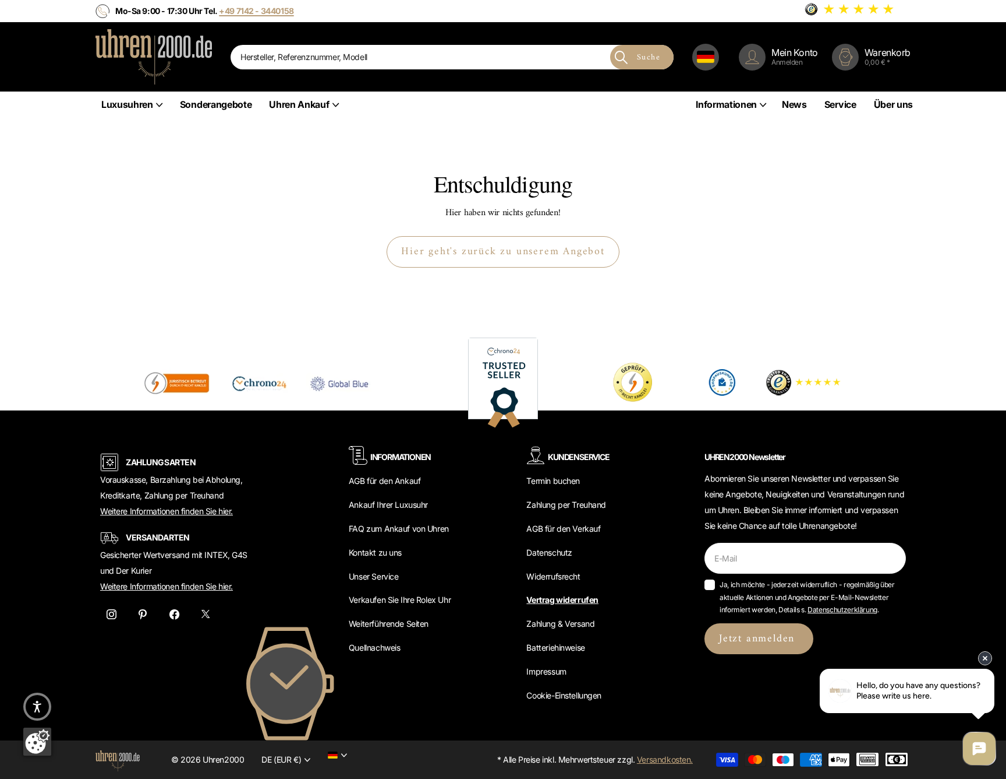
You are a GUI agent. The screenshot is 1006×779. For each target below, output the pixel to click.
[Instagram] (111, 614)
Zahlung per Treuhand (566, 505)
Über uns (893, 104)
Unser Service (374, 576)
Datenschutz (549, 552)
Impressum (546, 671)
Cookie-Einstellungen (563, 695)
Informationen (726, 104)
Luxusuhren (127, 104)
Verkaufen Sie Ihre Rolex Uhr (400, 600)
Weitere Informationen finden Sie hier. (166, 511)
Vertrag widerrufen (562, 600)
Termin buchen (553, 481)
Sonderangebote (216, 104)
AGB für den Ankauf (384, 481)
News (794, 104)
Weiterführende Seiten (388, 624)
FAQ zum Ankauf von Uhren (399, 529)
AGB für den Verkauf (563, 529)
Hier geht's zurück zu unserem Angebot (503, 252)
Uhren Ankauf (299, 104)
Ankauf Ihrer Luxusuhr (388, 505)
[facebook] (174, 614)
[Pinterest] (143, 614)
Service (840, 104)
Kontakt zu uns (375, 552)
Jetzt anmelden (759, 639)
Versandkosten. (665, 759)
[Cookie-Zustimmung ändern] (37, 742)
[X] (205, 614)
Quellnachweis (375, 647)
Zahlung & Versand (560, 624)
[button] (37, 707)
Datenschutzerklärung (842, 609)
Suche (648, 57)
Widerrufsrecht (553, 576)
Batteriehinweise (555, 647)
